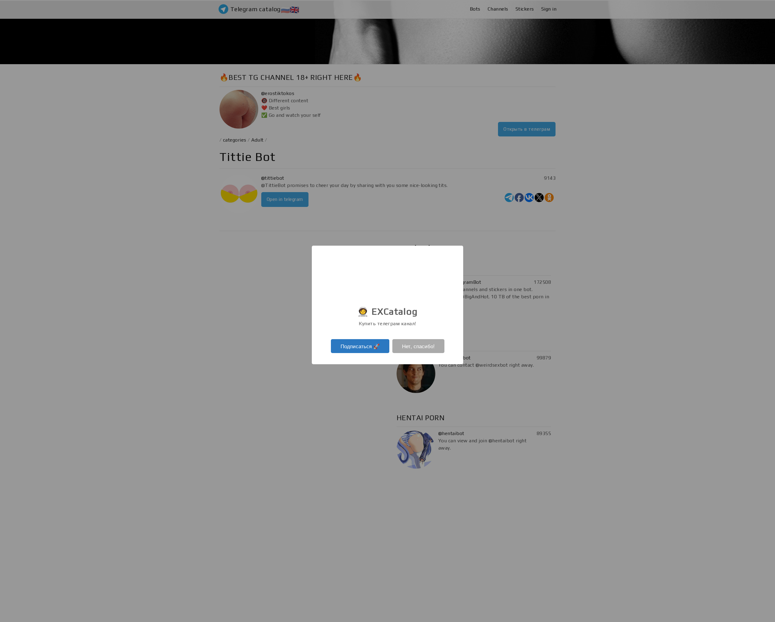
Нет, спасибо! (418, 346)
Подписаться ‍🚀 (360, 346)
